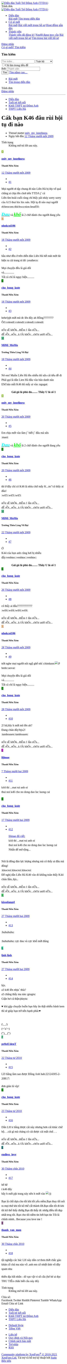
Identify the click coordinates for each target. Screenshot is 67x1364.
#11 (11, 780)
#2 (10, 249)
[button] (7, 6)
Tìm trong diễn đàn (29, 18)
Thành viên (15, 31)
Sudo (54, 1357)
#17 (11, 1177)
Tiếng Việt (14, 1328)
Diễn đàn (14, 15)
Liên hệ (13, 1334)
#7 (10, 541)
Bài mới (13, 18)
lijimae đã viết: (17, 836)
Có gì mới (14, 21)
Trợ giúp (13, 1344)
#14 (11, 978)
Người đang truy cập (47, 34)
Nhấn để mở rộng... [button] (20, 849)
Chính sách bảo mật (20, 1341)
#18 (11, 1253)
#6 (10, 479)
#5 (10, 425)
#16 (11, 1120)
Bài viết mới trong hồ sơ (31, 25)
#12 (11, 829)
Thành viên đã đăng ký (22, 34)
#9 (10, 656)
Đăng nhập (7, 91)
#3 (10, 310)
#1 (10, 182)
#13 (11, 925)
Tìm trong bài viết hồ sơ (45, 38)
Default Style (16, 1325)
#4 (10, 368)
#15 (11, 1067)
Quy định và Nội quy (21, 1337)
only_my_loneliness (36, 133)
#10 (11, 718)
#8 (10, 599)
